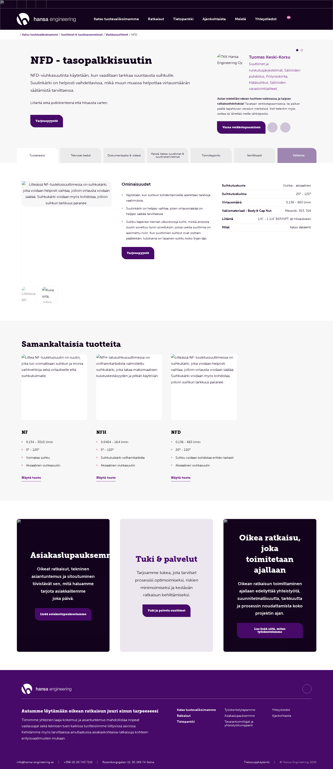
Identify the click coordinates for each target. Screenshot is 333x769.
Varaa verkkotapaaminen (241, 127)
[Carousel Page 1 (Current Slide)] (297, 50)
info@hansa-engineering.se (35, 762)
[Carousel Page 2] (302, 50)
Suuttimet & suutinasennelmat (82, 34)
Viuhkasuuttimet (117, 34)
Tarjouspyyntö (47, 121)
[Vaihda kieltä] (310, 19)
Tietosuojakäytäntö (257, 762)
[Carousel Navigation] (105, 230)
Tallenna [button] (298, 155)
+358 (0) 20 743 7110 (78, 762)
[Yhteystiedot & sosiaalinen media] (22, 4)
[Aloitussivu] (46, 19)
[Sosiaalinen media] (306, 688)
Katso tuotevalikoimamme (40, 34)
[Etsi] (299, 19)
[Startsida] (18, 34)
